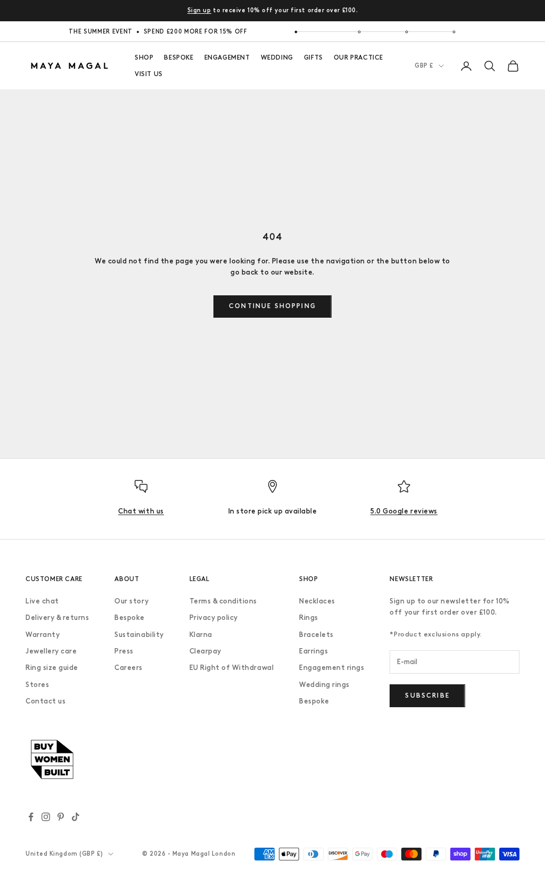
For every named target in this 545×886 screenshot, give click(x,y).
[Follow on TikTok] (75, 817)
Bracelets (316, 635)
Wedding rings (324, 685)
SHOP (144, 57)
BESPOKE (178, 57)
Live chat (42, 601)
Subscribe (427, 695)
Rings (308, 618)
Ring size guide (52, 668)
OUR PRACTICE (358, 57)
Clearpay (205, 651)
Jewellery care (51, 651)
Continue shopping (272, 306)
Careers (128, 668)
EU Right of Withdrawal (231, 668)
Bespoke (129, 618)
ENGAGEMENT (227, 57)
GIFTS (313, 57)
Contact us (45, 701)
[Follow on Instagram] (45, 817)
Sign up (199, 10)
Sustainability (138, 635)
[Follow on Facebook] (31, 817)
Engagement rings (331, 668)
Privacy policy (213, 618)
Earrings (313, 651)
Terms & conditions (223, 601)
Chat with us (140, 511)
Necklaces (317, 601)
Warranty (43, 635)
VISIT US (149, 74)
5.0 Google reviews (403, 511)
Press (124, 651)
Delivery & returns (57, 618)
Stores (37, 685)
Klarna (200, 635)
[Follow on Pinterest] (60, 817)
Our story (131, 601)
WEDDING (277, 57)
